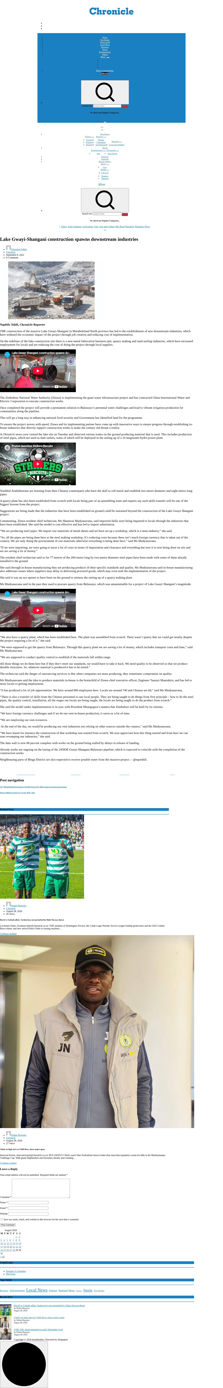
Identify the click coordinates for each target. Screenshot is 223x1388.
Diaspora (105, 178)
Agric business (75, 118)
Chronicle (10, 252)
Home (105, 37)
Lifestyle (105, 173)
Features (89, 142)
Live (105, 167)
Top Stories (105, 40)
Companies (101, 142)
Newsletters (105, 134)
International (105, 60)
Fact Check (112, 153)
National (115, 141)
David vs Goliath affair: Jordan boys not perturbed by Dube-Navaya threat (49, 1305)
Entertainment (105, 52)
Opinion (104, 62)
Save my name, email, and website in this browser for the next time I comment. (41, 1219)
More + (103, 57)
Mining (101, 140)
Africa (64, 118)
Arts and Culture (107, 118)
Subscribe (105, 73)
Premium (105, 159)
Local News (105, 45)
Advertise (105, 67)
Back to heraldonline (105, 70)
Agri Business (101, 145)
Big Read (120, 118)
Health (103, 169)
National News (66, 1290)
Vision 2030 (105, 42)
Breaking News (142, 118)
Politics (88, 137)
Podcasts (104, 65)
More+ (103, 164)
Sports (105, 49)
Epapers (105, 176)
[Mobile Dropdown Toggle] (108, 57)
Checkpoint (111, 150)
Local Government (116, 145)
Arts (96, 118)
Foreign (89, 140)
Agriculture (87, 118)
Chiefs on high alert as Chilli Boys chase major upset (39, 1317)
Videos (105, 54)
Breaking (129, 118)
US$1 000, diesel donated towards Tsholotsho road (38, 1329)
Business (105, 47)
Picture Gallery (105, 161)
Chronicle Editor (19, 249)
